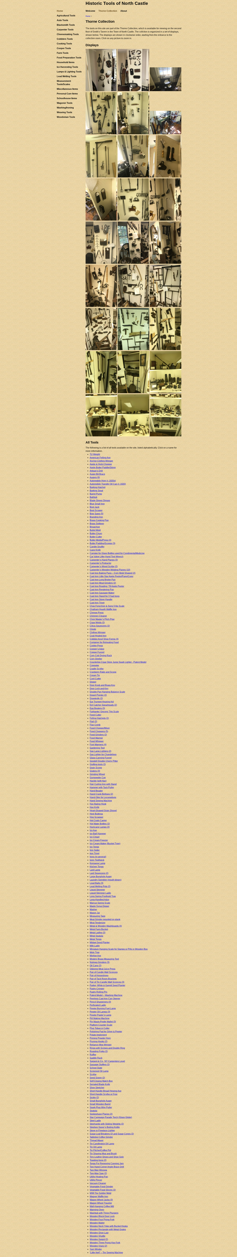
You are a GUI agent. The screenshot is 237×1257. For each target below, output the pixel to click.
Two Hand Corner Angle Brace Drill (107, 1167)
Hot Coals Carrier (98, 820)
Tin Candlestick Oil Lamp (102, 1144)
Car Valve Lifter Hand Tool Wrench (106, 556)
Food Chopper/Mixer (100, 728)
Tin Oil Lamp (96, 1147)
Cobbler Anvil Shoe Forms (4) (104, 639)
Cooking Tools (64, 43)
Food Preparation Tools (69, 57)
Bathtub (93, 497)
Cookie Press (96, 645)
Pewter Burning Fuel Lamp (103, 1008)
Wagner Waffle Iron (99, 1196)
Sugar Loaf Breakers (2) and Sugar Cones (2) (112, 1134)
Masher (93, 909)
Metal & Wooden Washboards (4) (106, 926)
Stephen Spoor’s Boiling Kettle (105, 1127)
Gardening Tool (97, 748)
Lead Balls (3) (96, 883)
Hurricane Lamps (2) (100, 827)
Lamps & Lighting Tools (69, 72)
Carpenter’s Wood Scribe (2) (104, 566)
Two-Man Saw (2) (98, 1173)
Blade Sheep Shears (100, 500)
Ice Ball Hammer (98, 833)
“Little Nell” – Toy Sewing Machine (106, 1252)
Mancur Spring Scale (100, 903)
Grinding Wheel (97, 774)
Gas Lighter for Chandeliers (103, 754)
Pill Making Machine (99, 1018)
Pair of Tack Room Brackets (103, 979)
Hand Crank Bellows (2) (101, 794)
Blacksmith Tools (66, 25)
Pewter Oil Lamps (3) (100, 1012)
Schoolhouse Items (67, 98)
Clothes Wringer (97, 632)
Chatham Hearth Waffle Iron (103, 609)
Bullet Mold (95, 530)
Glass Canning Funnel (101, 758)
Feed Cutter (95, 715)
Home (60, 11)
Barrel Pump (96, 494)
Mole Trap (94, 952)
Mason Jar (95, 913)
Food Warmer (96, 738)
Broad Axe (95, 527)
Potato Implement (98, 1035)
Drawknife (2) (96, 698)
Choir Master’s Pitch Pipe (102, 619)
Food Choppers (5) (99, 731)
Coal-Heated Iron (98, 636)
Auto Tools (62, 20)
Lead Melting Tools (66, 76)
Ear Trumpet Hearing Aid (102, 702)
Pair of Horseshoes (99, 975)
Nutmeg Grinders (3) (99, 962)
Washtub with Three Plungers (104, 1213)
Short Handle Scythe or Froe (103, 1094)
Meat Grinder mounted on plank (105, 919)
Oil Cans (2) (95, 965)
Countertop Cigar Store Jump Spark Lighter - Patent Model (118, 662)
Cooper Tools (64, 48)
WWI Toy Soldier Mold (100, 1193)
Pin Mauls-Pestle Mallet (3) (103, 1021)
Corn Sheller (96, 659)
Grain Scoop (96, 767)
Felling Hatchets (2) (99, 718)
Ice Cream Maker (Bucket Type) (105, 843)
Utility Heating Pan (99, 1176)
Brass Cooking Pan (99, 520)
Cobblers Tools (65, 39)
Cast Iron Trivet (97, 603)
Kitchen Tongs (97, 866)
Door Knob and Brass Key (102, 685)
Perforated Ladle (98, 1005)
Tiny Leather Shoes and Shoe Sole (107, 1157)
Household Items (65, 62)
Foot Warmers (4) (98, 744)
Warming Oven (97, 1209)
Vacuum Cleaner (98, 1183)
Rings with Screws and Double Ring (107, 1048)
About (123, 11)
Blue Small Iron (97, 504)
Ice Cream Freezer (99, 840)
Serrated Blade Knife (100, 1084)
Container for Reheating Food (104, 642)
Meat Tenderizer (97, 923)
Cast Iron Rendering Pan (102, 589)
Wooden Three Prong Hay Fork (105, 1242)
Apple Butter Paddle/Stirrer (103, 467)
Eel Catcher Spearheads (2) (103, 705)
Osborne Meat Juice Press (102, 969)
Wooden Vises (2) (98, 1246)
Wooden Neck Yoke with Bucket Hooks (109, 1226)
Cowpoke (94, 665)
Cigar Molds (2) (97, 622)
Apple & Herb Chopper (101, 464)
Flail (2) (93, 721)
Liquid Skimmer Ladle (100, 893)
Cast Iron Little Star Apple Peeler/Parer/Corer (111, 576)
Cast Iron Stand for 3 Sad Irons (104, 596)
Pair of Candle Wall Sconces (104, 972)
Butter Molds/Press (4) (100, 540)
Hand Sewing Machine (101, 800)
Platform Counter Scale (101, 1025)
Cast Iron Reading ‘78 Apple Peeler (107, 586)
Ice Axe (93, 830)
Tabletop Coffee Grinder (101, 1137)
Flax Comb (95, 725)
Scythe (93, 1074)
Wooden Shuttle (97, 1236)
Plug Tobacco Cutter (99, 1028)
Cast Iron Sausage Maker (102, 593)
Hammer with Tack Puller (102, 787)
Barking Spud (96, 490)
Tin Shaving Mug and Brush (103, 1153)
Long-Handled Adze (99, 899)
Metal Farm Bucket (99, 929)
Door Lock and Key (99, 688)
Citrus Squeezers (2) (100, 626)
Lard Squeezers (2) (99, 873)
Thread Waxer (96, 1140)
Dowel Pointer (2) (98, 695)
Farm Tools (62, 53)
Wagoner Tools (64, 103)
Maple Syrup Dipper (99, 906)
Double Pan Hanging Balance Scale (107, 692)
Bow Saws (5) (96, 514)
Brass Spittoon (97, 523)
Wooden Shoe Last (99, 1233)
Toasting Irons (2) (98, 1160)
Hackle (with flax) (98, 781)
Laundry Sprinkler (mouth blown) (105, 880)
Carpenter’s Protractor (100, 563)
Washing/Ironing (65, 108)
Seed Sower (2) (97, 1078)
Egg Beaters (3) (97, 708)
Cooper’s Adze (97, 649)
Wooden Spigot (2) (99, 1239)
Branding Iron (96, 517)
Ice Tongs (94, 847)
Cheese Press (97, 612)
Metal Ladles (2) (97, 932)
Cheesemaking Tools (68, 34)
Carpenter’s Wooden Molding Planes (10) (110, 570)
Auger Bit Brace (97, 474)
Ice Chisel (94, 837)
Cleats (93, 629)
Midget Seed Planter (100, 942)
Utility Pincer (96, 1180)
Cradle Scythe (97, 669)
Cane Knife (95, 550)
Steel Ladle (95, 1120)
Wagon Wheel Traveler (101, 1203)
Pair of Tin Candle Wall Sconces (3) (107, 982)
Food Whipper (97, 741)
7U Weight (95, 454)
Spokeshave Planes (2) (101, 1114)
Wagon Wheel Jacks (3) (101, 1200)
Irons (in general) (98, 857)
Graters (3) (95, 771)
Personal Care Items (67, 93)
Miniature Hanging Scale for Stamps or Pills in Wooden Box (119, 949)
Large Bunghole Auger (101, 876)
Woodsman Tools (66, 117)
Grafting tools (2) (98, 764)
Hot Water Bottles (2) (100, 824)
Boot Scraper (96, 510)
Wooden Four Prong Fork (102, 1219)
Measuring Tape (97, 916)
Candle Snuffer (97, 546)
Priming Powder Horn (100, 1038)
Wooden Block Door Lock (102, 1216)
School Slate (96, 1068)
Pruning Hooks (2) (98, 1041)
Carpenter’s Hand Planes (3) (104, 560)
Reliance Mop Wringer (101, 1045)
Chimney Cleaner (98, 616)
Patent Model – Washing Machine (106, 995)
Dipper (93, 682)
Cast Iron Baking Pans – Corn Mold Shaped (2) (112, 573)
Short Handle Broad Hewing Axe (105, 1091)
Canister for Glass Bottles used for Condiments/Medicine (117, 553)
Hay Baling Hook (98, 804)
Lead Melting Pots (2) (100, 886)
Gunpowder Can (98, 777)
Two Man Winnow (98, 1170)
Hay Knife (94, 807)
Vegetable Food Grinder (101, 1186)
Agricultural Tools (66, 15)
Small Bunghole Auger (101, 1101)
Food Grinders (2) (98, 735)
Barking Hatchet (97, 487)
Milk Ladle (95, 946)
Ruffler (93, 1054)
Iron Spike (95, 850)
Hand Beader (96, 791)
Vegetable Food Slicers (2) (103, 1190)
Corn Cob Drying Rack (101, 655)
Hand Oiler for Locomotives (103, 797)
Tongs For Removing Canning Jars (107, 1163)
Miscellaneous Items (67, 89)
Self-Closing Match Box (101, 1081)
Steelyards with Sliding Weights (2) (107, 1124)
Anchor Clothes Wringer (101, 461)
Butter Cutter (96, 537)
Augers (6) (95, 477)
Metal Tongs (95, 939)
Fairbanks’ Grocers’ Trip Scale (104, 711)
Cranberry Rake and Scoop (103, 672)
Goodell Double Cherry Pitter (104, 761)
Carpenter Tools (65, 29)
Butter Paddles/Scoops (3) (102, 543)
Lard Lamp (95, 870)
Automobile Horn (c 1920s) (103, 481)
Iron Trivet (94, 853)
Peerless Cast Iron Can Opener (105, 998)
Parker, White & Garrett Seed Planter (107, 985)
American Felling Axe (100, 457)
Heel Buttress (96, 814)
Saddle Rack (96, 1058)
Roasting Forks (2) (99, 1051)
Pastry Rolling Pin (98, 992)
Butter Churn (96, 533)
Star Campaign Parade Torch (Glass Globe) (111, 1117)
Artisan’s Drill (96, 471)
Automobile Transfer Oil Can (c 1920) (108, 484)
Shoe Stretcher (97, 1087)
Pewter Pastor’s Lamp (100, 1015)
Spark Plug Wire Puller (101, 1107)
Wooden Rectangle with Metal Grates (108, 1229)
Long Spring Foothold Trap (103, 896)
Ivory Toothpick (97, 860)
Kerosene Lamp (97, 863)
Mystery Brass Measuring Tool (104, 959)
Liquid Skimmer (97, 890)
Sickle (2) (94, 1097)
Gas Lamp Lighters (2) (100, 751)
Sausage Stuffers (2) (100, 1064)
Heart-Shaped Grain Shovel (103, 810)
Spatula (93, 1111)
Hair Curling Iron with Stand (103, 784)
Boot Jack (94, 507)
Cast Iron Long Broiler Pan (102, 579)
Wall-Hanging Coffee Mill (102, 1206)
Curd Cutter (95, 678)
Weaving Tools (64, 112)
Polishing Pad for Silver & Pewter (106, 1031)
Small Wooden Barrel (100, 1104)
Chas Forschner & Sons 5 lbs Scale (107, 606)
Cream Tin (95, 675)
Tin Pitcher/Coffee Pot (100, 1150)
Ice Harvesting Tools (67, 67)
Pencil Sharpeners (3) (100, 1002)
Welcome (90, 11)
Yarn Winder (96, 1249)
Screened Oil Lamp (99, 1071)
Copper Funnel (97, 652)
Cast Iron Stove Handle (101, 599)
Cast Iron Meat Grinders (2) (103, 583)
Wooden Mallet (97, 1223)
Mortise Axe (95, 956)
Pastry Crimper (97, 988)
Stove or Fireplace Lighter (102, 1130)
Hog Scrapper (96, 817)
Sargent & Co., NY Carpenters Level (107, 1061)
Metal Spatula (96, 936)
